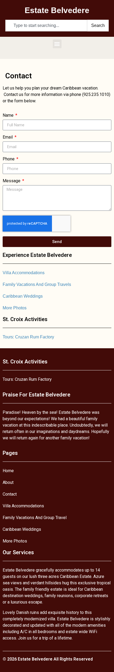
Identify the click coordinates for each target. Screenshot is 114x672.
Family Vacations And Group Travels (37, 284)
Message (12, 181)
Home (8, 470)
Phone (9, 159)
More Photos (15, 308)
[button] (57, 43)
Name (9, 115)
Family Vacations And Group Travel (35, 517)
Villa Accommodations (24, 272)
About (8, 482)
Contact (10, 494)
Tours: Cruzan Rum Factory (28, 337)
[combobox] (46, 25)
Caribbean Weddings (23, 296)
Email (8, 137)
